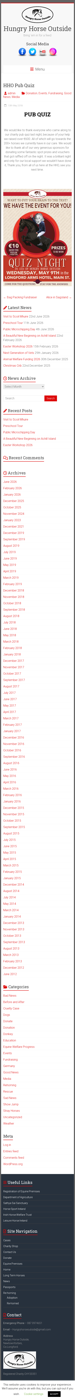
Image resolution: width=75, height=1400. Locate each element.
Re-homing (9, 1292)
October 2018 (12, 603)
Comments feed (13, 1157)
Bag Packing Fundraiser (20, 297)
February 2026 (12, 488)
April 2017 (9, 712)
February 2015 (12, 872)
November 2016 (13, 744)
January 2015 (12, 878)
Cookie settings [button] (33, 1394)
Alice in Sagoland (59, 297)
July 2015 (9, 840)
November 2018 (13, 597)
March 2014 (11, 910)
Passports (9, 1287)
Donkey (8, 1034)
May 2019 (9, 565)
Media (16, 97)
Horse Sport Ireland (14, 1208)
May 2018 (9, 635)
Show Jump (11, 1104)
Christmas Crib (12, 365)
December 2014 (13, 884)
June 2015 (10, 846)
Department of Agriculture (18, 1197)
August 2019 (11, 545)
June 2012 (10, 974)
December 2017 (13, 661)
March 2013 (11, 955)
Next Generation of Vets (18, 353)
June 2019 (10, 558)
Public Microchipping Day (19, 329)
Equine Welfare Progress (19, 1047)
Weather (8, 1123)
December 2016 (13, 737)
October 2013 (12, 935)
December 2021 (13, 526)
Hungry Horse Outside (37, 28)
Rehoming (9, 1085)
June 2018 (10, 629)
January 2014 (12, 916)
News (6, 1281)
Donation (31, 93)
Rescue (8, 1091)
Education (9, 1040)
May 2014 (9, 904)
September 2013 (14, 942)
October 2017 (12, 673)
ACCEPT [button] (54, 1394)
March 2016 (11, 788)
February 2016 (12, 795)
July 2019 (9, 552)
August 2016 (11, 763)
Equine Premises (12, 1263)
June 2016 (10, 769)
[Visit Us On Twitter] (32, 49)
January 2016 (12, 801)
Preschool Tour (13, 323)
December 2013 (13, 923)
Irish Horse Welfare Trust (17, 1214)
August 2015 (11, 833)
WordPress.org (13, 1164)
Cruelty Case (11, 1008)
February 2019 (12, 584)
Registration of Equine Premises (21, 1191)
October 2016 (12, 750)
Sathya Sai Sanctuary (15, 1203)
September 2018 (14, 609)
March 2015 (11, 865)
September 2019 (14, 539)
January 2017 (12, 731)
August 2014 (11, 891)
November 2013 (13, 929)
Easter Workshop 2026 (18, 346)
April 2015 (9, 859)
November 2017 (13, 667)
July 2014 (9, 897)
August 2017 (11, 686)
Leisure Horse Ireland (15, 1220)
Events (43, 93)
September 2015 (14, 827)
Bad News (9, 995)
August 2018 (11, 616)
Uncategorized (12, 1117)
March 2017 (11, 718)
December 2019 (13, 533)
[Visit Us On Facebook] (22, 49)
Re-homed (13, 1303)
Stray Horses (11, 1110)
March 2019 (11, 577)
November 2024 (13, 514)
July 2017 (9, 693)
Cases (7, 1240)
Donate (8, 1021)
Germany (9, 1066)
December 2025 (13, 501)
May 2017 (9, 705)
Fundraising (55, 93)
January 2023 (12, 520)
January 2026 (12, 494)
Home (6, 1269)
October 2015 (12, 820)
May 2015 (9, 852)
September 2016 (14, 756)
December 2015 (13, 808)
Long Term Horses (14, 1275)
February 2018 (12, 648)
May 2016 (9, 776)
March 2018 (11, 641)
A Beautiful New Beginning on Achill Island (29, 335)
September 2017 (14, 680)
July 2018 (9, 622)
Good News (11, 1072)
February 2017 (12, 724)
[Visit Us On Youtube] (43, 49)
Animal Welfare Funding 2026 (21, 359)
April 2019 (9, 571)
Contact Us (9, 1252)
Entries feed (10, 1151)
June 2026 (10, 482)
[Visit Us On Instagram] (53, 49)
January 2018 (12, 654)
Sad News (9, 1098)
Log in (7, 1145)
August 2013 (11, 948)
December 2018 (13, 590)
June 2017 (10, 699)
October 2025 (12, 507)
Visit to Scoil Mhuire (15, 316)
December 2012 (13, 967)
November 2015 (13, 814)
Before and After (13, 1002)
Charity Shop (10, 1246)
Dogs (6, 1015)
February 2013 (12, 961)
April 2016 (9, 782)
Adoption (12, 1297)
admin (11, 93)
